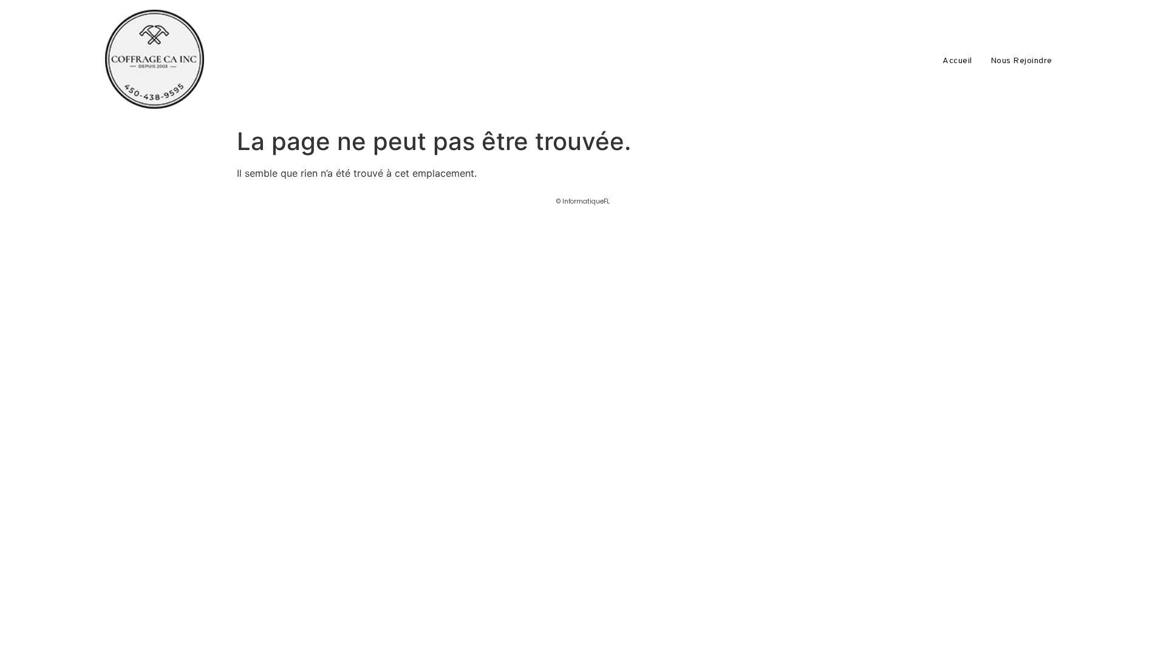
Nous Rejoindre (1021, 61)
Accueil (957, 61)
